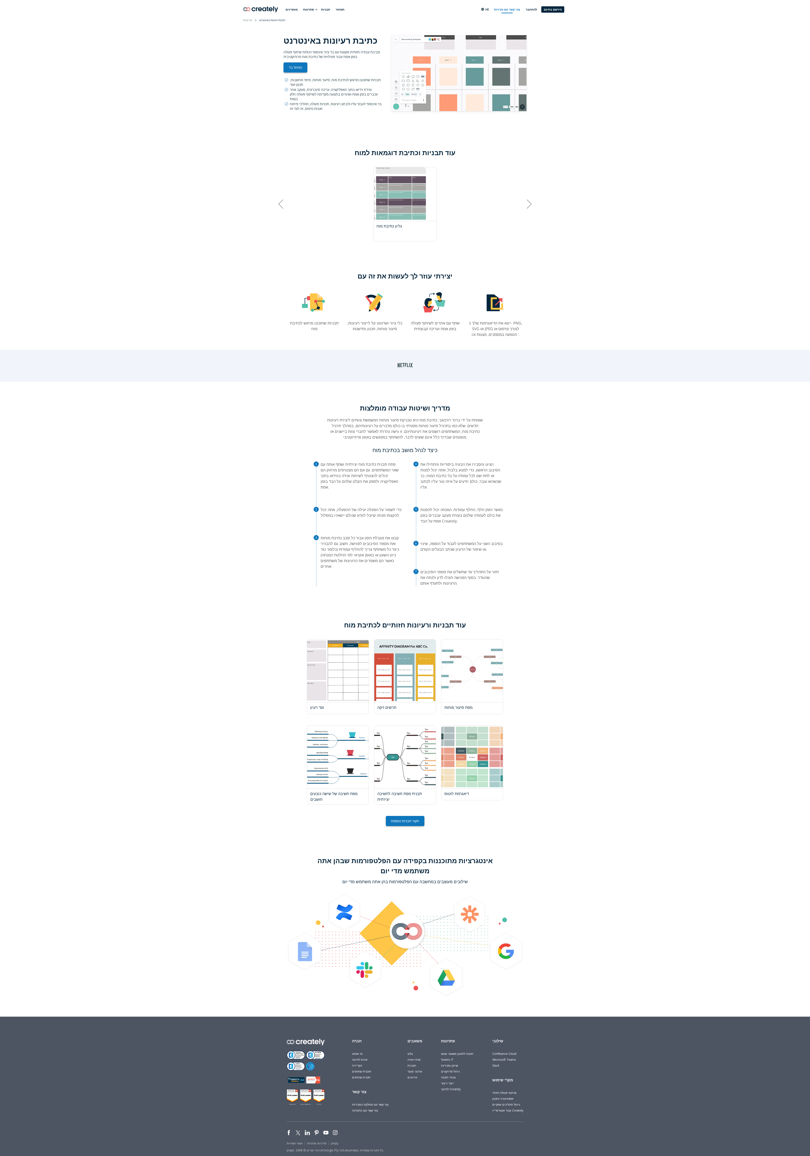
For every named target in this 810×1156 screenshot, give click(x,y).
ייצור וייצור (447, 1083)
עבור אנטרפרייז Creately (507, 1110)
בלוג (410, 1054)
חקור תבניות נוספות (405, 821)
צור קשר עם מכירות (507, 9)
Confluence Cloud (504, 1054)
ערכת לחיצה (359, 1060)
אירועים (412, 1077)
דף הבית (247, 20)
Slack (495, 1065)
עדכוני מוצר (415, 1071)
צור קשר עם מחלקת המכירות (370, 1104)
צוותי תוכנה (448, 1077)
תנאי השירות (295, 1143)
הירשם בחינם (553, 9)
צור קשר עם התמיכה (365, 1110)
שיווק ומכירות (449, 1065)
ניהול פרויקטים (450, 1071)
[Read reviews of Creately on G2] (313, 1080)
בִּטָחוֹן (334, 1143)
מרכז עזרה (414, 1060)
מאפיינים (292, 9)
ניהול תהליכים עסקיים (506, 1104)
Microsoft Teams (504, 1060)
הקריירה (357, 1065)
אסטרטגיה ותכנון (502, 1099)
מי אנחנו (357, 1054)
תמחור (340, 9)
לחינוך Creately (451, 1089)
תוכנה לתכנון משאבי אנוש (457, 1054)
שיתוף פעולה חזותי (504, 1093)
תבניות (325, 9)
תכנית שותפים (361, 1077)
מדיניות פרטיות (317, 1143)
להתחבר (531, 9)
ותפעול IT (447, 1060)
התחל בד (295, 67)
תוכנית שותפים (361, 1071)
